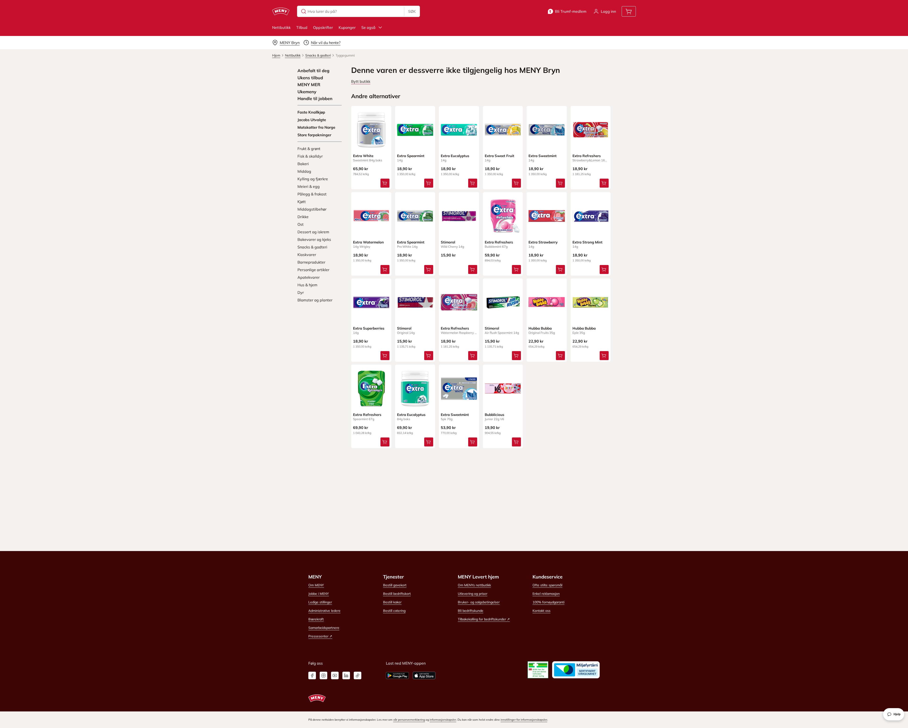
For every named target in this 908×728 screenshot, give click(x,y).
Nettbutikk (281, 27)
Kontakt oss (541, 611)
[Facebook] (312, 675)
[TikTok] (357, 675)
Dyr (300, 292)
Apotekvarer (308, 277)
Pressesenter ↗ (320, 636)
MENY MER (308, 84)
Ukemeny (306, 91)
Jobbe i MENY (318, 593)
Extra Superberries (368, 328)
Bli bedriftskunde (470, 611)
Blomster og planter (314, 300)
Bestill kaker (392, 602)
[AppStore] (424, 675)
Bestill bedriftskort (397, 593)
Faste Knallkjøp (311, 112)
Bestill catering (394, 611)
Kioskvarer (306, 254)
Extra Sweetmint (542, 156)
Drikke (303, 216)
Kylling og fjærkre (312, 178)
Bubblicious (494, 414)
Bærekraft (316, 619)
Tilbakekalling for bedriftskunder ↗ (484, 619)
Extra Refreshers (586, 156)
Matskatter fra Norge (316, 127)
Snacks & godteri (312, 247)
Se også (368, 27)
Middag (304, 171)
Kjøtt (301, 201)
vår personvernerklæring (409, 719)
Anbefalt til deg (313, 70)
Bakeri (303, 163)
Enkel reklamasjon (546, 593)
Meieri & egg (308, 186)
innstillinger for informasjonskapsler (524, 719)
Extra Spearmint (410, 156)
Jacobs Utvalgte (311, 119)
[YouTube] (335, 675)
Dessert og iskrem (313, 231)
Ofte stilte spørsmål (547, 585)
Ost (300, 224)
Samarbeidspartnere (323, 628)
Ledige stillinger (320, 602)
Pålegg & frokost (312, 194)
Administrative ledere (324, 611)
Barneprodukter (311, 262)
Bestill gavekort (394, 585)
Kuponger (347, 27)
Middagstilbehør (312, 209)
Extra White (363, 156)
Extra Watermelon (368, 242)
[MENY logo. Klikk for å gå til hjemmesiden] (280, 11)
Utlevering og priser (472, 593)
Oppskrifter (323, 27)
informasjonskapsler (443, 719)
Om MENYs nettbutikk (474, 585)
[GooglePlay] (397, 675)
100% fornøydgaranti (548, 602)
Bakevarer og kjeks (314, 239)
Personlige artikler (313, 269)
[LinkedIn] (346, 675)
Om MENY (316, 585)
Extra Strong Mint (587, 242)
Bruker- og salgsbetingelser (479, 602)
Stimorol (448, 242)
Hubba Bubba (540, 328)
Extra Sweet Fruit (499, 156)
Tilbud (301, 27)
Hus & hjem (307, 284)
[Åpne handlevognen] (629, 11)
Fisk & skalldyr (310, 156)
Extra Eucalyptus (455, 156)
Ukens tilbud (310, 77)
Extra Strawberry (543, 242)
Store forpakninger (314, 134)
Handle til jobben (314, 98)
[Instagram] (323, 675)
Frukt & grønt (308, 148)
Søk (412, 11)
